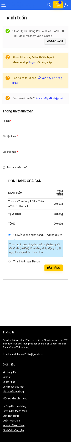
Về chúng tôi (9, 372)
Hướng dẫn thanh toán (15, 411)
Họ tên (7, 120)
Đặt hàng (53, 267)
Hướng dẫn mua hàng (14, 406)
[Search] (49, 4)
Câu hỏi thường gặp (13, 430)
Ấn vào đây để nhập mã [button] (49, 98)
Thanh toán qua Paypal (26, 261)
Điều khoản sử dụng (13, 391)
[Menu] (4, 4)
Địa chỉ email (10, 151)
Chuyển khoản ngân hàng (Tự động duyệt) (38, 235)
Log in (32, 62)
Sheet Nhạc (9, 381)
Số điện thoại (10, 136)
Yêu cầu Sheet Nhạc (13, 425)
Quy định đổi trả (11, 415)
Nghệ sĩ (6, 377)
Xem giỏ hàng (55, 41)
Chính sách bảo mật (13, 386)
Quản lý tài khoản (12, 420)
